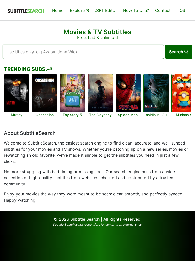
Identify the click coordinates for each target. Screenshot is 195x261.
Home (57, 10)
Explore (78, 10)
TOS (181, 10)
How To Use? (136, 10)
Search (176, 51)
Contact (163, 10)
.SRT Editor (106, 10)
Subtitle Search (85, 219)
